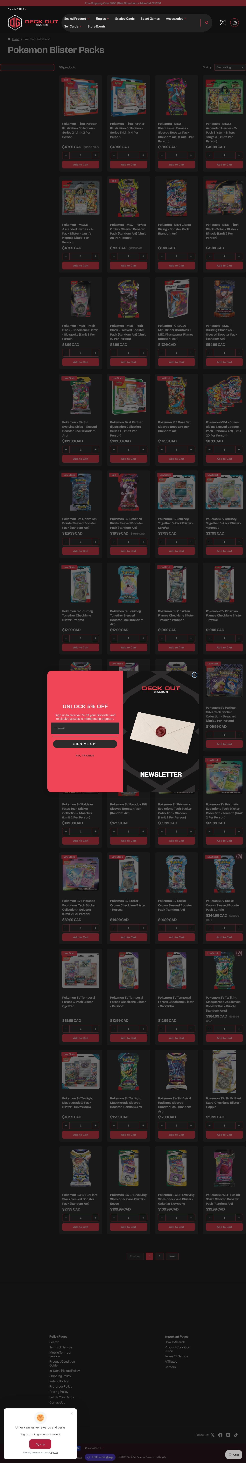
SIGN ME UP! (85, 744)
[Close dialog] (194, 675)
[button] (206, 23)
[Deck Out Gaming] (33, 22)
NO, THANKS (85, 755)
